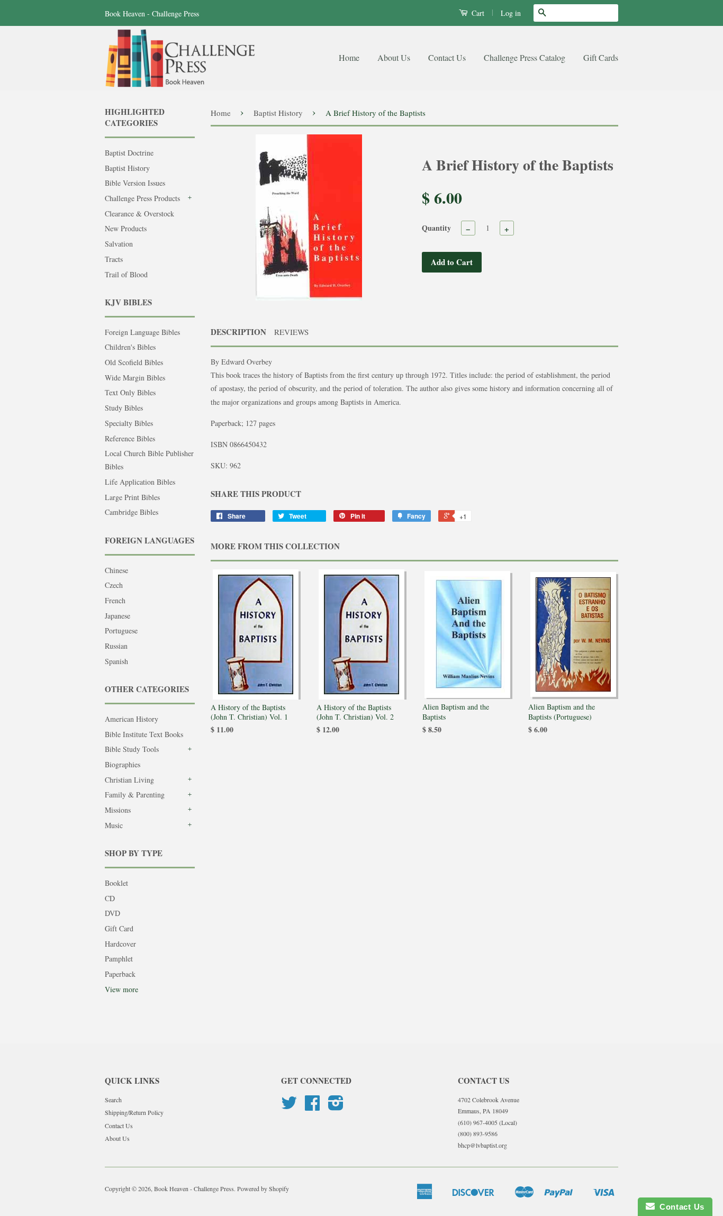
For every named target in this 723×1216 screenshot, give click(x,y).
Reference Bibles (130, 438)
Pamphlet (119, 959)
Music (114, 825)
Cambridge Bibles (131, 512)
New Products (126, 228)
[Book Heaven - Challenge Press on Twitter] (289, 1106)
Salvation (119, 244)
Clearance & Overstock (139, 213)
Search (113, 1099)
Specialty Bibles (129, 423)
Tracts (114, 259)
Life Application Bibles (140, 482)
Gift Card (119, 928)
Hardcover (120, 944)
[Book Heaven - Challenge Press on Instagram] (336, 1106)
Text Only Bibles (130, 392)
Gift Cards (600, 57)
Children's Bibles (130, 347)
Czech (114, 585)
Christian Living (129, 780)
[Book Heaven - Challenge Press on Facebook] (312, 1106)
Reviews (291, 331)
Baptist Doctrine (129, 153)
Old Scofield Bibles (134, 362)
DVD (112, 913)
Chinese (116, 570)
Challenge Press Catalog (524, 57)
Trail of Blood (126, 274)
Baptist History (127, 168)
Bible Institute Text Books (144, 734)
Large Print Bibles (132, 497)
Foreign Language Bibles (142, 332)
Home (349, 57)
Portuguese (121, 630)
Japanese (117, 616)
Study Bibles (124, 408)
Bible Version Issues (135, 183)
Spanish (116, 661)
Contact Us (447, 57)
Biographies (122, 764)
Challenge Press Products (142, 198)
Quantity (436, 227)
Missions (118, 810)
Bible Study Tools (132, 749)
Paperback (120, 974)
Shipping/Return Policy (134, 1112)
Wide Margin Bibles (135, 378)
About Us (393, 57)
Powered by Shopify (263, 1188)
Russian (116, 646)
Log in (511, 13)
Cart (476, 13)
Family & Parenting (135, 795)
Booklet (116, 883)
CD (110, 898)
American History (131, 719)
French (115, 600)
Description (238, 332)
